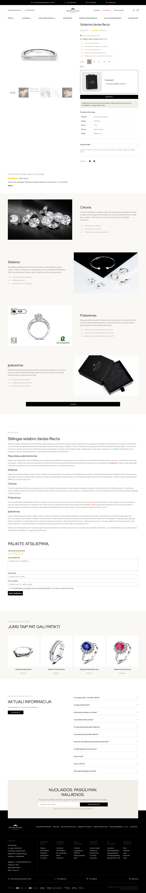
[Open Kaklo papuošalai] (55, 18)
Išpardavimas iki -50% (113, 858)
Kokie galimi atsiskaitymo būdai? (85, 771)
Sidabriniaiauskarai (60, 843)
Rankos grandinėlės (113, 850)
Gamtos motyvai (95, 848)
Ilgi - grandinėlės (61, 853)
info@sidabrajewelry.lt (14, 10)
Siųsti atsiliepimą (15, 593)
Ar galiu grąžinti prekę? (82, 705)
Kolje (75, 858)
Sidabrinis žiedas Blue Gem (89, 669)
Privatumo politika (125, 887)
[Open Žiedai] (14, 18)
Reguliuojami (44, 855)
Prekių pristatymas (100, 827)
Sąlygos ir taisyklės (68, 827)
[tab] (73, 423)
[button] (109, 144)
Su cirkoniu (43, 858)
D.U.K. (126, 827)
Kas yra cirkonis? (79, 764)
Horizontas (126, 855)
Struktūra (135, 887)
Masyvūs (43, 848)
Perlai (125, 858)
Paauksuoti (43, 853)
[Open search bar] (134, 10)
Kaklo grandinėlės (79, 855)
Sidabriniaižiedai (44, 843)
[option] (89, 62)
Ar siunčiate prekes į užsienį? (83, 720)
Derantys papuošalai (113, 855)
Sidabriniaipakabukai (94, 843)
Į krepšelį (109, 97)
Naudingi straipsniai (43, 827)
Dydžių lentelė (85, 144)
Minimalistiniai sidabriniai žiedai (111, 150)
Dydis (82, 62)
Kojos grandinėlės (112, 853)
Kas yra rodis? (78, 756)
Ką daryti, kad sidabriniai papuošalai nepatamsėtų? (91, 742)
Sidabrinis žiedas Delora (56, 669)
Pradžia (82, 150)
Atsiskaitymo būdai (84, 827)
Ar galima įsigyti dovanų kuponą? (85, 749)
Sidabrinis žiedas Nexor (23, 669)
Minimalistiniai (44, 850)
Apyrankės (110, 848)
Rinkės (58, 855)
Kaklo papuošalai (78, 843)
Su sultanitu (93, 858)
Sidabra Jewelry (90, 505)
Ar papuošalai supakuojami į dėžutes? (87, 727)
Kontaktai (133, 827)
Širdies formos (94, 853)
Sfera (125, 848)
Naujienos (97, 10)
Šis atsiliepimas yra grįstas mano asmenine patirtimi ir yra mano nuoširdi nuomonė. (42, 588)
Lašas (125, 853)
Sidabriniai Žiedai (92, 150)
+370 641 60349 (29, 10)
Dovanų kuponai (119, 10)
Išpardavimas (107, 10)
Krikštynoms (93, 850)
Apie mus (56, 827)
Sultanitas (126, 850)
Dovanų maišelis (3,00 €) (115, 82)
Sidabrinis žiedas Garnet (122, 669)
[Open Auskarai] (31, 18)
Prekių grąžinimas (116, 827)
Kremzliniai (59, 848)
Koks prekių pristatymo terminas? (85, 712)
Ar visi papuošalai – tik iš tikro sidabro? (87, 698)
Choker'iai (77, 848)
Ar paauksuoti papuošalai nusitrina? (86, 734)
